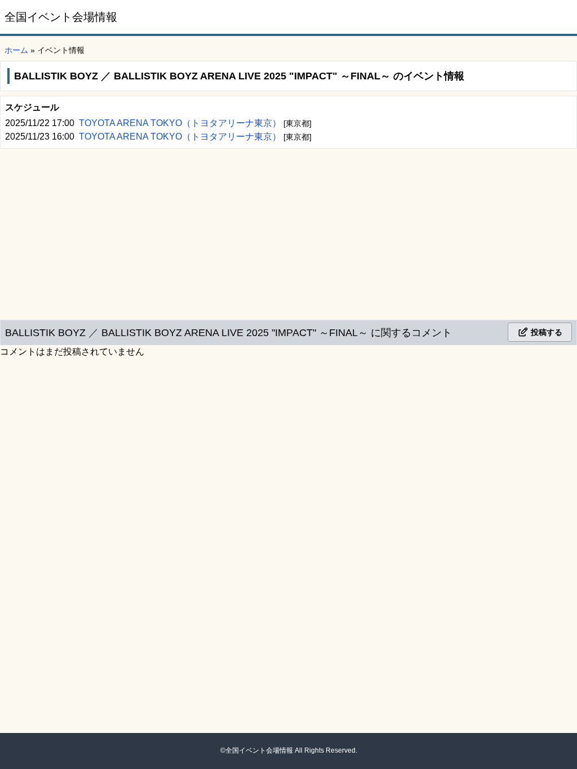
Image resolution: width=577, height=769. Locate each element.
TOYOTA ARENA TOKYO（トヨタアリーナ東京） (181, 123)
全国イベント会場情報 (61, 17)
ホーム (16, 50)
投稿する (545, 332)
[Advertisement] (288, 232)
